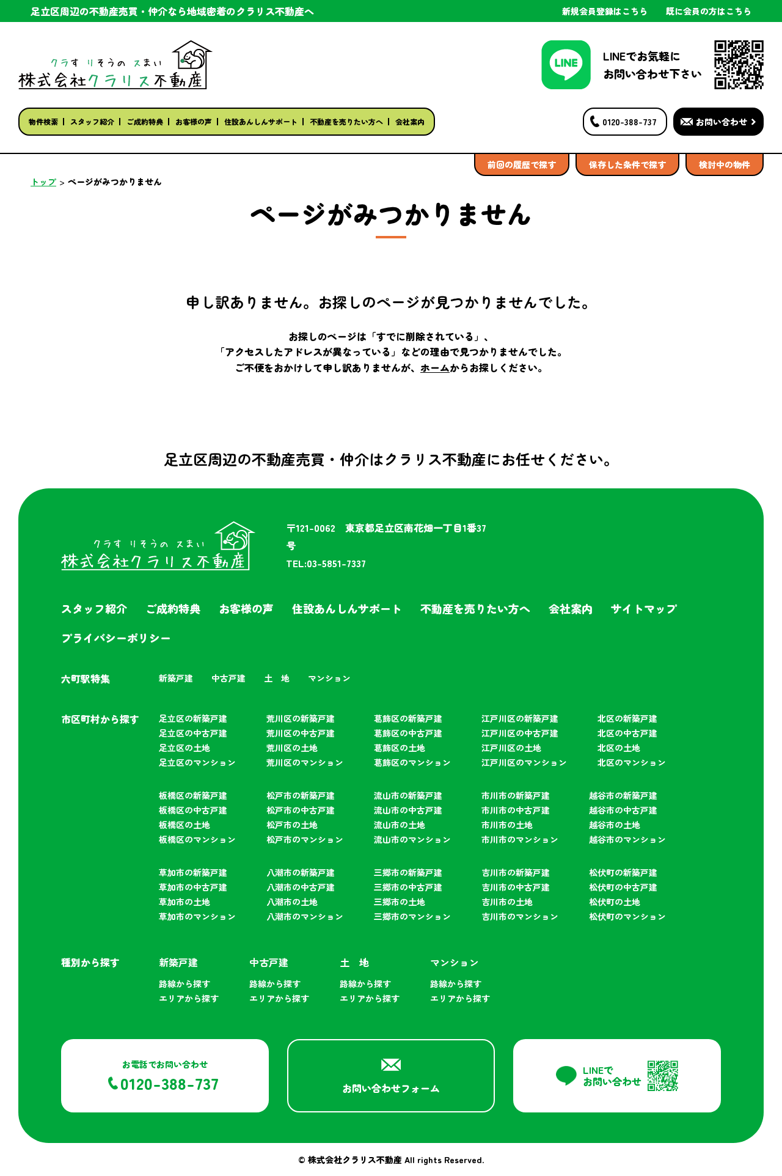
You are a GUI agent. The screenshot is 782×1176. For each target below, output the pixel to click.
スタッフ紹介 (92, 121)
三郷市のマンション (412, 916)
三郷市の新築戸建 (408, 872)
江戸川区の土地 (511, 747)
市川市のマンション (519, 839)
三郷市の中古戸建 (408, 887)
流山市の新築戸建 (408, 795)
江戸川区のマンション (524, 762)
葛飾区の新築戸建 (408, 718)
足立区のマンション (197, 762)
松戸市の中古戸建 (300, 810)
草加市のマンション (197, 916)
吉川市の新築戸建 (515, 872)
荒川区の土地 (292, 747)
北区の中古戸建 (627, 733)
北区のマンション (631, 762)
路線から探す (184, 983)
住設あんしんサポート (261, 121)
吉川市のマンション (519, 916)
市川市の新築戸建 (515, 795)
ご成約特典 (144, 121)
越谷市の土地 (614, 824)
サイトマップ (644, 608)
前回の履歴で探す (522, 164)
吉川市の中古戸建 (515, 887)
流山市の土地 (399, 824)
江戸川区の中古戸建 (519, 733)
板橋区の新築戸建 (193, 795)
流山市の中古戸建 (408, 810)
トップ (43, 181)
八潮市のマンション (304, 916)
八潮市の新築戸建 (300, 872)
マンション (329, 678)
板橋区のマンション (197, 839)
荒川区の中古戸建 (300, 733)
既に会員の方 (708, 11)
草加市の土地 (184, 901)
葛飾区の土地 (399, 747)
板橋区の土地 (184, 824)
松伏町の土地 (614, 901)
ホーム (435, 367)
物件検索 (43, 121)
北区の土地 (618, 747)
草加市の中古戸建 (193, 887)
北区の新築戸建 (627, 718)
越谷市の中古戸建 (623, 810)
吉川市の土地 (507, 901)
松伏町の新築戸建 (623, 872)
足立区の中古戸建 (193, 733)
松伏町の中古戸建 (623, 887)
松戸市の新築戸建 (300, 795)
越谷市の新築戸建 (623, 795)
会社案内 (410, 121)
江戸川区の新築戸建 (519, 718)
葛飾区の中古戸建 (408, 733)
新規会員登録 (605, 11)
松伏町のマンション (627, 916)
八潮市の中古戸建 (300, 887)
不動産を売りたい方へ (346, 121)
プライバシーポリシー (116, 637)
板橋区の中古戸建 (193, 810)
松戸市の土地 (292, 824)
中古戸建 (228, 678)
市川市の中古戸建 (515, 810)
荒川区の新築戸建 (300, 718)
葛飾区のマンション (412, 762)
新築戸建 (176, 678)
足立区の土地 (184, 747)
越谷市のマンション (627, 839)
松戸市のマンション (304, 839)
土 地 (277, 678)
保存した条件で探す (627, 164)
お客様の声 (193, 121)
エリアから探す (189, 998)
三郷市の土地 (399, 901)
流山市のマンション (412, 839)
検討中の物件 (724, 164)
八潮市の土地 (292, 901)
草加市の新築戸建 (193, 872)
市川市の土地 (507, 824)
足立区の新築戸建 (193, 718)
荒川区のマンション (304, 762)
